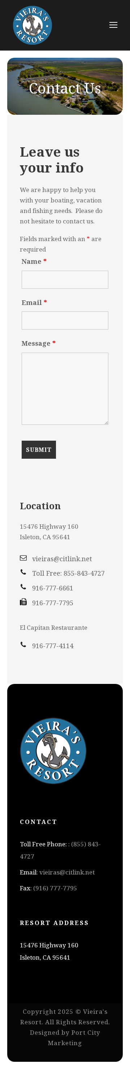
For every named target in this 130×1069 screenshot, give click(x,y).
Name (34, 261)
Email (34, 302)
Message (39, 343)
